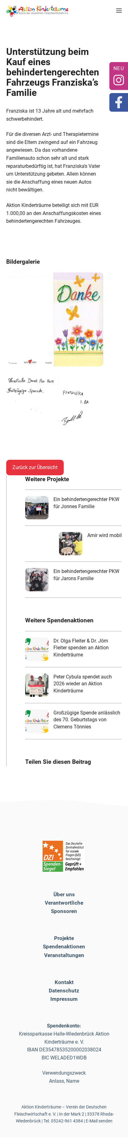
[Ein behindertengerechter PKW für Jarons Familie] (36, 579)
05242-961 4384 (67, 1120)
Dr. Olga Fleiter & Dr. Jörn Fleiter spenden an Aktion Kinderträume (81, 648)
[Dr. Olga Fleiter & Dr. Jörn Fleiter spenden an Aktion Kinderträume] (36, 649)
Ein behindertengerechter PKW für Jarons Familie (86, 574)
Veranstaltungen (64, 955)
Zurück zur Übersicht (34, 467)
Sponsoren (64, 911)
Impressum (64, 999)
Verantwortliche (64, 903)
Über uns (64, 894)
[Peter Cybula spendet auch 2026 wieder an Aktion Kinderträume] (36, 685)
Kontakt (64, 982)
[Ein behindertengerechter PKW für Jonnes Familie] (36, 507)
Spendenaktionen (64, 946)
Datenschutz (64, 990)
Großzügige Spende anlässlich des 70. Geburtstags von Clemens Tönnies (86, 720)
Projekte (64, 938)
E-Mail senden (99, 1120)
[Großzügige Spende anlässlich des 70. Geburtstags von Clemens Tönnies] (36, 721)
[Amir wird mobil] (70, 543)
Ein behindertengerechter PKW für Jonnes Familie (86, 502)
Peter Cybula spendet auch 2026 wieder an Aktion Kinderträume (82, 684)
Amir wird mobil (104, 535)
